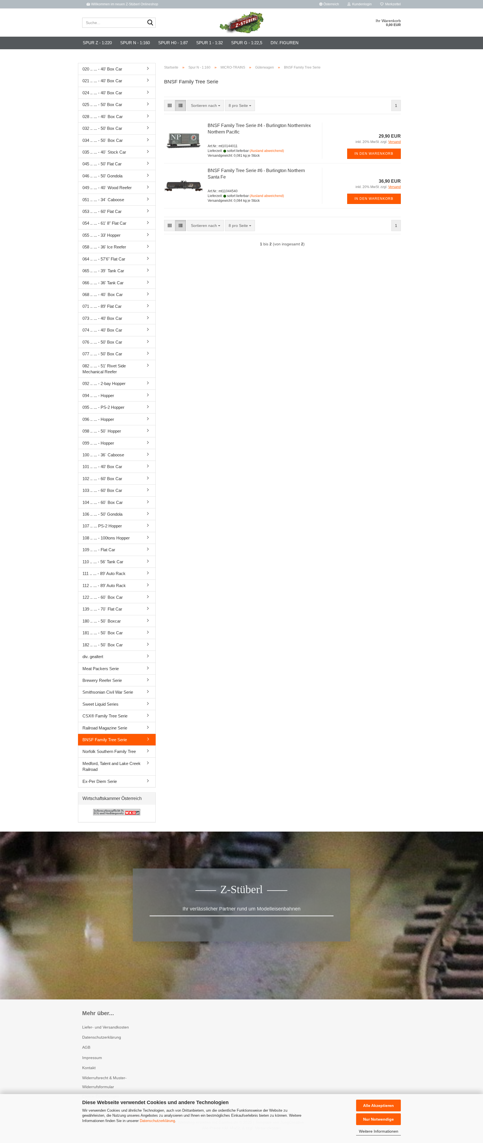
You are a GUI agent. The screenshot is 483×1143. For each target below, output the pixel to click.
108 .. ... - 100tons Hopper (106, 538)
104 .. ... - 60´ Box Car (102, 502)
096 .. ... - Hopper (98, 419)
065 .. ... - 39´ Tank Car (103, 270)
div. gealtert (92, 656)
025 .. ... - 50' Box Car (102, 104)
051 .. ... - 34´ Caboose (103, 199)
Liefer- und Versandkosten (105, 1027)
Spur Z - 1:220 (97, 42)
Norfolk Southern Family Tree (109, 751)
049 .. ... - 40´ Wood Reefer (107, 187)
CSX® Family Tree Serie (104, 716)
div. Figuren (285, 42)
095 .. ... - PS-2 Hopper (103, 407)
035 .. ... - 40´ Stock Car (104, 152)
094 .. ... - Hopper (98, 395)
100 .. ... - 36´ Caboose (103, 454)
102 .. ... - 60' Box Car (102, 478)
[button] (329, 4)
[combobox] (205, 105)
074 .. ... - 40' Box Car (102, 330)
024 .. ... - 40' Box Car (102, 92)
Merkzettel (392, 4)
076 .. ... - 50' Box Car (102, 342)
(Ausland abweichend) (267, 151)
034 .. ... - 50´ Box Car (102, 140)
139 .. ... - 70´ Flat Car (102, 609)
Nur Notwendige (378, 1119)
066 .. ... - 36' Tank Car (103, 282)
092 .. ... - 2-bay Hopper (104, 383)
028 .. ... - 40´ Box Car (102, 116)
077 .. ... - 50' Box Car (102, 353)
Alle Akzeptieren (378, 1105)
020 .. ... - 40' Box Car (102, 69)
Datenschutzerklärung (157, 1121)
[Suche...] (150, 23)
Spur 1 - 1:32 (209, 42)
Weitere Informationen (378, 1131)
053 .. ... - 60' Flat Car (102, 211)
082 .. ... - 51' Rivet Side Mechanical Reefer (104, 368)
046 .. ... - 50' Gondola (102, 175)
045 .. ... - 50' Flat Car (102, 163)
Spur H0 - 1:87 (173, 42)
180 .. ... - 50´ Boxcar (101, 621)
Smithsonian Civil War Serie (107, 692)
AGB (86, 1047)
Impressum (92, 1057)
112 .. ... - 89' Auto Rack (104, 585)
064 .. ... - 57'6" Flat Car (103, 259)
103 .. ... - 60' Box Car (102, 490)
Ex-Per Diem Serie (99, 781)
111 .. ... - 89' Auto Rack (104, 573)
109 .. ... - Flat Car (98, 549)
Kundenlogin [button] (361, 4)
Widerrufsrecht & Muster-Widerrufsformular (104, 1082)
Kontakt (89, 1067)
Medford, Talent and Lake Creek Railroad (111, 766)
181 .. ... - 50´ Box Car (102, 632)
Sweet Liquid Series (100, 704)
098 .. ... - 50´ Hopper (101, 431)
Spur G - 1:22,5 (246, 42)
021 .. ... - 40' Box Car (102, 80)
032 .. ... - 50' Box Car (102, 128)
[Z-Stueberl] (241, 23)
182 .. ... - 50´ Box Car (102, 644)
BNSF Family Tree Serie (104, 739)
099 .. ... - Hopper (98, 443)
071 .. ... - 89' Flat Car (102, 306)
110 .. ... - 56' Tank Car (102, 561)
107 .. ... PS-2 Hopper (102, 526)
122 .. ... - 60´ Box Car (102, 597)
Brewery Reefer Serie (102, 680)
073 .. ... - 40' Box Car (102, 318)
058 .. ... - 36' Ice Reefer (104, 247)
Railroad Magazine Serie (104, 728)
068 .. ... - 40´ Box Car (102, 294)
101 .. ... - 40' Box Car (102, 466)
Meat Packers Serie (100, 668)
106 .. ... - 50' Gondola (102, 514)
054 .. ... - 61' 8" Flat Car (104, 223)
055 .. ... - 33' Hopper (101, 235)
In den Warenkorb (373, 154)
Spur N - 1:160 (135, 42)
